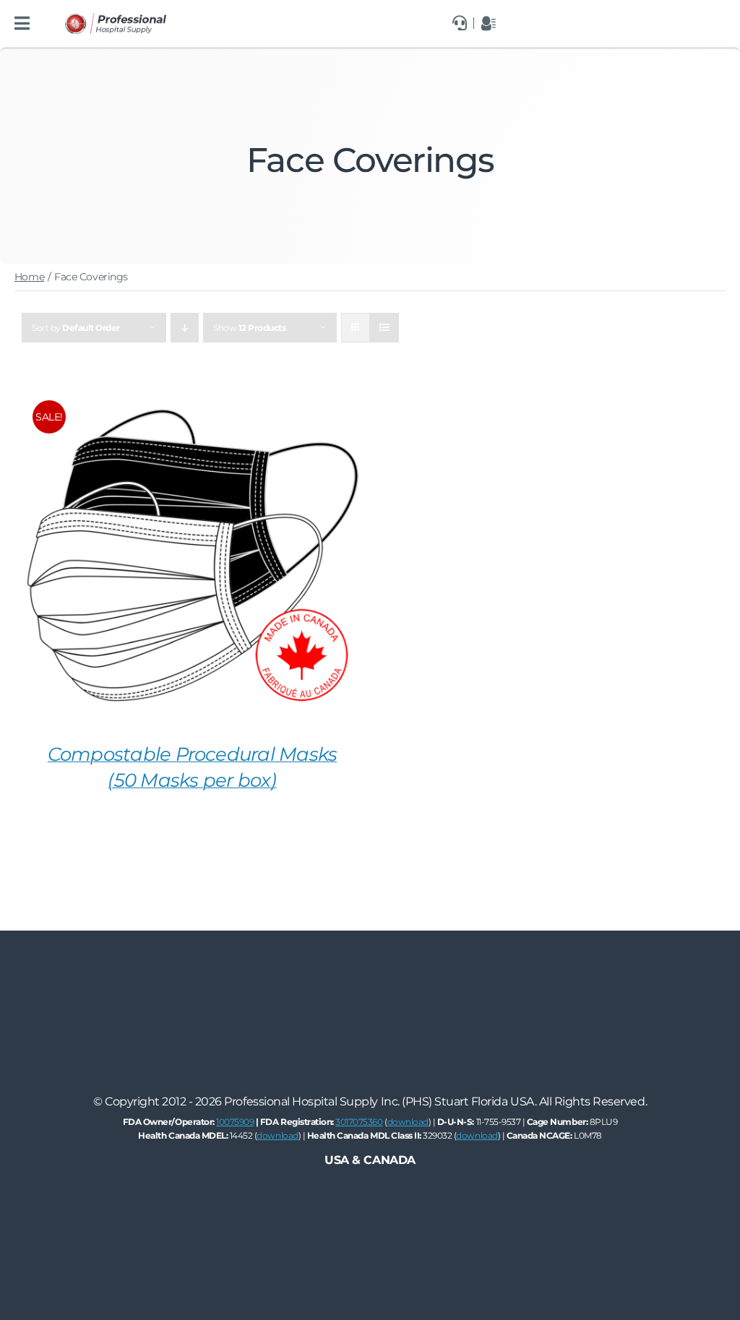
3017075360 (358, 1121)
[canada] (115, 18)
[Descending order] (185, 327)
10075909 (235, 1121)
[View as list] (384, 328)
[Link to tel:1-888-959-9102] (459, 23)
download (408, 1121)
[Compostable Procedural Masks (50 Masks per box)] (192, 395)
